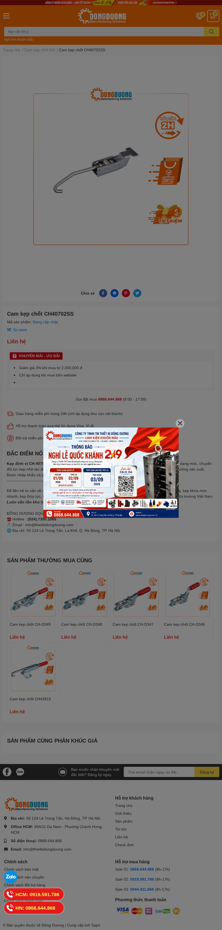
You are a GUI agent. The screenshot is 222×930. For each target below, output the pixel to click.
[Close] (180, 423)
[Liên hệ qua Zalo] (11, 877)
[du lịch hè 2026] (111, 472)
